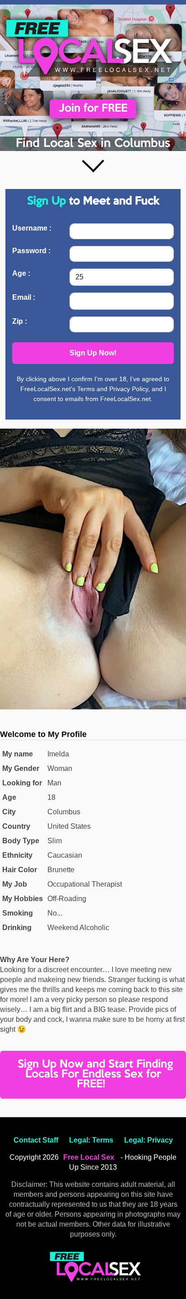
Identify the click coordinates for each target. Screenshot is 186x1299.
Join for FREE (93, 109)
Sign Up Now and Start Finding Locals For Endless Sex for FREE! (95, 1074)
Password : (31, 251)
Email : (23, 297)
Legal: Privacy (148, 1140)
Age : (21, 273)
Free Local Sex (88, 1157)
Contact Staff (36, 1140)
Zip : (19, 321)
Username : (31, 228)
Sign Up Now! (93, 353)
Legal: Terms (91, 1140)
